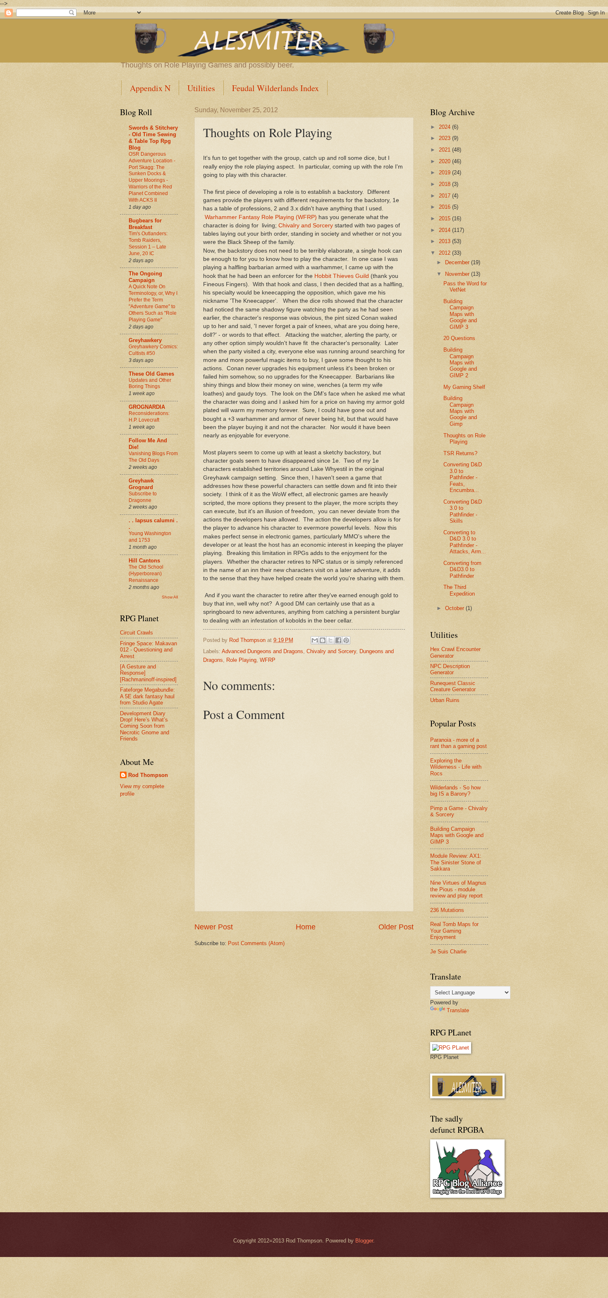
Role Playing (241, 660)
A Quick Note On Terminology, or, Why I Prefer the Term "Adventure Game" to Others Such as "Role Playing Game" (153, 303)
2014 (445, 230)
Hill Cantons (144, 560)
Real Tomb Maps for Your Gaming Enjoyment (454, 930)
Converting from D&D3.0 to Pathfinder (462, 569)
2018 (445, 184)
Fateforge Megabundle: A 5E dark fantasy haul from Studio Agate (147, 696)
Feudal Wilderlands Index (275, 88)
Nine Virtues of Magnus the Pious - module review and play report (458, 889)
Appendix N (150, 88)
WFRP (267, 660)
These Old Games (151, 374)
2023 (445, 138)
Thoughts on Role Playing (464, 438)
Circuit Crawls (136, 633)
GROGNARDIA (147, 407)
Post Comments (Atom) (256, 943)
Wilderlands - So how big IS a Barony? (455, 790)
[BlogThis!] (322, 640)
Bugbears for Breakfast (145, 223)
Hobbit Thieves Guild (341, 276)
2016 (445, 207)
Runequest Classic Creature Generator (453, 686)
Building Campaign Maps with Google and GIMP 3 (460, 314)
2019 (445, 172)
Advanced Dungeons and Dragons (262, 651)
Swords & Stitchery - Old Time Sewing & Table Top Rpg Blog (153, 138)
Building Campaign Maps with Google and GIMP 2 (460, 363)
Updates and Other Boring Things (150, 383)
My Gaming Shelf (464, 387)
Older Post (396, 927)
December (458, 262)
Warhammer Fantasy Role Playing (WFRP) (261, 217)
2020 (445, 161)
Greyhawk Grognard (141, 484)
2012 (445, 253)
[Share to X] (330, 640)
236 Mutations (447, 910)
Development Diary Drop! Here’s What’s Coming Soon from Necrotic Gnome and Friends (144, 726)
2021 (445, 150)
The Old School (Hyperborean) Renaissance (146, 573)
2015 (445, 218)
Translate (458, 1010)
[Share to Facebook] (338, 640)
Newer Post (213, 927)
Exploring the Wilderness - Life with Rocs (455, 767)
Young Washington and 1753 (150, 537)
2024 (445, 127)
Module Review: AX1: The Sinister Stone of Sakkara (455, 862)
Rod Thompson (148, 775)
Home (306, 927)
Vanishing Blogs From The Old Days (153, 457)
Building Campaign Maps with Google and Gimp (460, 411)
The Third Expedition (459, 590)
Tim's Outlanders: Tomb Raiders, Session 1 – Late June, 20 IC (148, 243)
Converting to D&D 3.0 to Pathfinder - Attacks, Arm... (464, 542)
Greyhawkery (145, 340)
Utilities (201, 88)
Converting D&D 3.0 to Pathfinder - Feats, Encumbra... (462, 477)
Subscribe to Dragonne (143, 497)
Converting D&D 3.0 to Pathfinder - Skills (462, 511)
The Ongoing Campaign (145, 276)
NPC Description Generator (450, 669)
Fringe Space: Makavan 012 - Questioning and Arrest (148, 649)
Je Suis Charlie (448, 951)
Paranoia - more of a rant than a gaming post (458, 743)
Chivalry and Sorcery (305, 225)
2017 (445, 196)
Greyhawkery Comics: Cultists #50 (153, 350)
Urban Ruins (445, 700)
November (458, 274)
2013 (445, 241)
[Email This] (315, 640)
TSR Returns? (460, 453)
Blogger (364, 1241)
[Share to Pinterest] (346, 640)
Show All (170, 597)
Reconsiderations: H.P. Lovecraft (149, 416)
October (455, 608)
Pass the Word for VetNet (465, 286)
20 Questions (459, 338)
